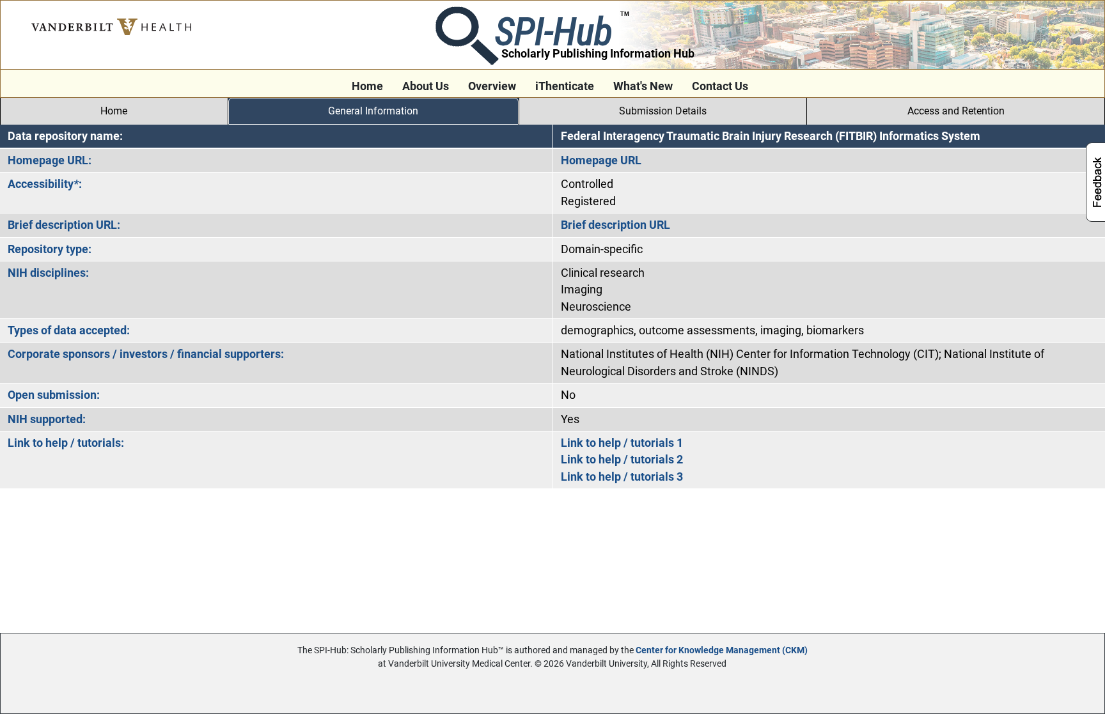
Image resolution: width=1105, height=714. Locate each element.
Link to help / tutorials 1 (622, 443)
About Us (425, 86)
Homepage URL (601, 160)
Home (367, 86)
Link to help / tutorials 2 (622, 459)
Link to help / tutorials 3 (622, 476)
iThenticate (564, 86)
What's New (643, 86)
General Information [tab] (373, 111)
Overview (492, 86)
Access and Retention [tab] (956, 111)
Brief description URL (615, 225)
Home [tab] (113, 111)
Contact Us (720, 86)
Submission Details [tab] (663, 111)
